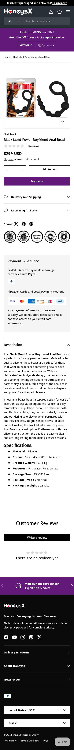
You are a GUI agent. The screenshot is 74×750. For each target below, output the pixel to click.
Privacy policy (10, 740)
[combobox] (37, 21)
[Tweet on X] (16, 224)
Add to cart (50, 169)
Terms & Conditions (29, 740)
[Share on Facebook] (24, 224)
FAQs (45, 740)
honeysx (15, 734)
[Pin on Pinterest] (31, 224)
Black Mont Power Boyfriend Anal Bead (31, 57)
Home (7, 57)
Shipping (8, 159)
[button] (59, 12)
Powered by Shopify (29, 734)
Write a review (37, 538)
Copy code (48, 45)
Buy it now (37, 181)
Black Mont (10, 134)
